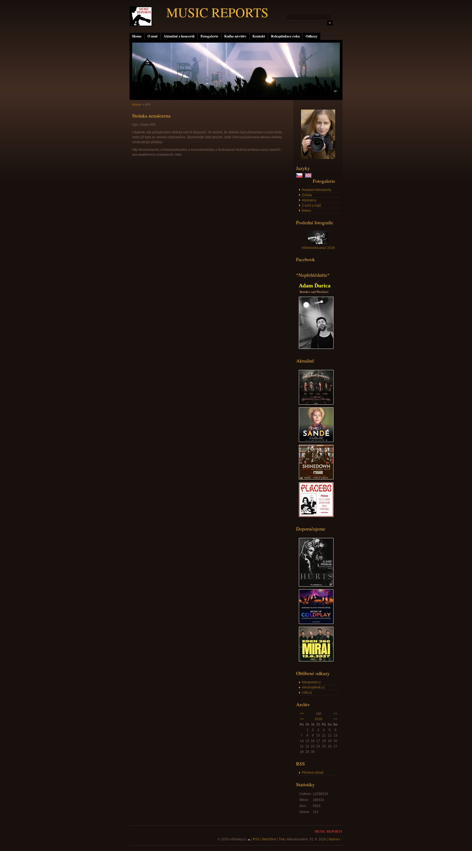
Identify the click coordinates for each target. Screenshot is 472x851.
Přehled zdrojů (313, 773)
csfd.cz (307, 692)
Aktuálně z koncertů (179, 36)
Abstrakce (309, 200)
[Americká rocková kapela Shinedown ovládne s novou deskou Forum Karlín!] (316, 478)
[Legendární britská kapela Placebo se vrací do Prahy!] (316, 516)
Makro (306, 211)
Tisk (282, 839)
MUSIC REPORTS (217, 12)
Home (136, 36)
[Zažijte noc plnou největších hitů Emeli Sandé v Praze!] (316, 441)
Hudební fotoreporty (316, 190)
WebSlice (269, 839)
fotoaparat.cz (311, 682)
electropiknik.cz (313, 687)
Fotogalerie (209, 36)
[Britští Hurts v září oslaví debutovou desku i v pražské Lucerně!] (316, 585)
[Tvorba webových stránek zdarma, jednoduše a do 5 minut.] (249, 839)
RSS (256, 839)
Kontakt (258, 36)
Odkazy (312, 36)
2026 (318, 719)
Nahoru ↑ (335, 839)
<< (302, 713)
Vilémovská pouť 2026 (318, 248)
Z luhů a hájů (311, 205)
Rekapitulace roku (285, 36)
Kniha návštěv (235, 36)
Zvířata (307, 195)
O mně (153, 36)
